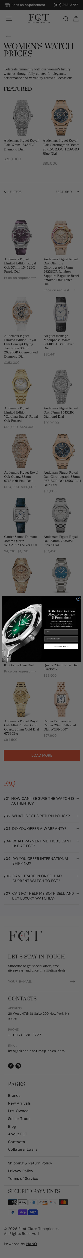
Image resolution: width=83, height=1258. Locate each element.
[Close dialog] (78, 598)
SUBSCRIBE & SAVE (61, 646)
